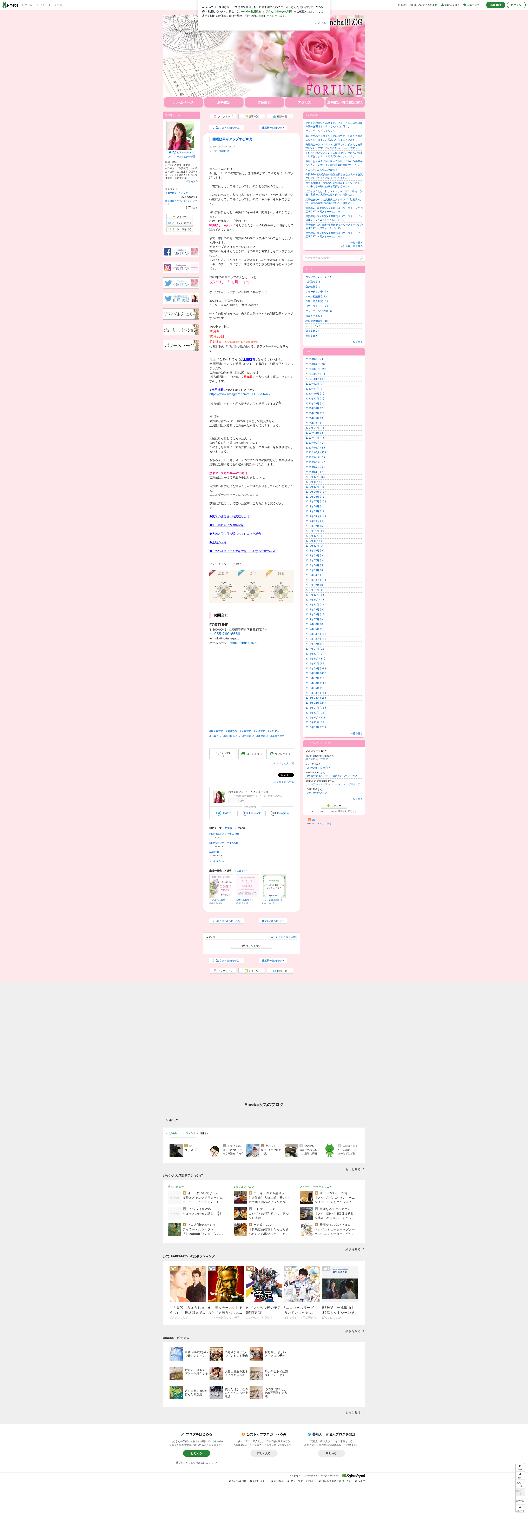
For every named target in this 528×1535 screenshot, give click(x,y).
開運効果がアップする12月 (224, 833)
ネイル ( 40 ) (312, 325)
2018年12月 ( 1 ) (314, 535)
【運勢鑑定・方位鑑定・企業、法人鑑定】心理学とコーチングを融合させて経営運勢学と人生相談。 (264, 56)
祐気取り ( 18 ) (313, 281)
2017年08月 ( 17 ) (315, 614)
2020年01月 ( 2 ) (314, 472)
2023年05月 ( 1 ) (314, 359)
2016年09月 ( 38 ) (315, 668)
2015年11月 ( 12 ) (315, 717)
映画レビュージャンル (183, 1133)
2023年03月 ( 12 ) (315, 369)
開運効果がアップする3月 (223, 843)
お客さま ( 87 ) (313, 316)
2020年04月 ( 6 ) (315, 457)
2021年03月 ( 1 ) (314, 423)
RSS (313, 820)
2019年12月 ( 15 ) (315, 476)
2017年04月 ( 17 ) (315, 634)
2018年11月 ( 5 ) (314, 540)
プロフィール (175, 156)
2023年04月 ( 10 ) (315, 364)
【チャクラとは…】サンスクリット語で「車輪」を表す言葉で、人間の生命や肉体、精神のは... (333, 193)
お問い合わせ (260, 1481)
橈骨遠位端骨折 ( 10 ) (317, 321)
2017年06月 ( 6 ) (314, 624)
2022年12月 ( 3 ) (314, 383)
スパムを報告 (239, 1481)
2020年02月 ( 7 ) (315, 467)
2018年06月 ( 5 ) (314, 565)
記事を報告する (285, 781)
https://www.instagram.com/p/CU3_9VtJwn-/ (239, 394)
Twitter (227, 813)
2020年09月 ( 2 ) (315, 442)
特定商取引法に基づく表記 (336, 1481)
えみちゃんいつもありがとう (321, 169)
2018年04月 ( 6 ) (314, 575)
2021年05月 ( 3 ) (314, 418)
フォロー (239, 800)
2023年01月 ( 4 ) (315, 378)
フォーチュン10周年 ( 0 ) (319, 311)
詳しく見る (264, 1453)
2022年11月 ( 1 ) (314, 388)
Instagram (283, 813)
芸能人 (204, 1133)
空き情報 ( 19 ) (313, 286)
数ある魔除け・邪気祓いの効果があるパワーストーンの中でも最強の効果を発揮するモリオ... (333, 184)
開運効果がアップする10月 (232, 139)
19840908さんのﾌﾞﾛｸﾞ (318, 767)
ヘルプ (361, 1481)
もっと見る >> (216, 861)
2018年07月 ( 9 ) (314, 560)
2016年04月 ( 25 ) (315, 693)
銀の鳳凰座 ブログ (316, 759)
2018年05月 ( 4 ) (314, 570)
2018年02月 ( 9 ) (314, 584)
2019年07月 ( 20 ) (315, 501)
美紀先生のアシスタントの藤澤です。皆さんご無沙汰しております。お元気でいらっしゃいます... (333, 137)
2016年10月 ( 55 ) (315, 663)
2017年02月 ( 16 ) (315, 643)
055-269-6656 (227, 634)
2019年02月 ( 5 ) (314, 525)
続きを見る (192, 181)
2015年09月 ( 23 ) (315, 727)
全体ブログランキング (176, 193)
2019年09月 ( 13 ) (315, 491)
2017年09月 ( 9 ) (314, 609)
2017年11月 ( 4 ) (314, 599)
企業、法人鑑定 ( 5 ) (316, 301)
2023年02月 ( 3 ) (315, 374)
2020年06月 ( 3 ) (315, 447)
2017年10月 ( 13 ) (315, 604)
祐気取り (224, 150)
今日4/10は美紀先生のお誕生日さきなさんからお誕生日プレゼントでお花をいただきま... (334, 176)
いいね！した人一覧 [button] (283, 763)
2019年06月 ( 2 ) (314, 506)
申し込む (331, 1453)
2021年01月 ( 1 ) (314, 427)
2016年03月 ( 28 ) (315, 697)
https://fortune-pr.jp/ (243, 642)
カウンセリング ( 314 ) (318, 276)
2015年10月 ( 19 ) (315, 722)
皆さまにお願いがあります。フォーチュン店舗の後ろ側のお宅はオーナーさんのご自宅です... (333, 124)
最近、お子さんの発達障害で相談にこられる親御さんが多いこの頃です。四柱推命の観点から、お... (333, 163)
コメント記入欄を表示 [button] (283, 936)
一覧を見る (356, 242)
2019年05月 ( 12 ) (315, 511)
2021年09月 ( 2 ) (314, 403)
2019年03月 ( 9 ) (314, 521)
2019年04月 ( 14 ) (315, 516)
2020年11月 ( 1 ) (314, 437)
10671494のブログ (316, 792)
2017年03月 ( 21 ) (315, 638)
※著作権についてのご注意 (319, 823)
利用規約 (279, 1481)
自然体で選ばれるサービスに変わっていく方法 (331, 775)
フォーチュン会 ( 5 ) (316, 291)
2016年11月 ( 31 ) (315, 658)
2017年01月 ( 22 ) (315, 648)
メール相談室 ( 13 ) (316, 296)
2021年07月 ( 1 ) (314, 413)
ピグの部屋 (189, 156)
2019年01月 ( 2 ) (314, 530)
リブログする (283, 753)
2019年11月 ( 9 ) (314, 481)
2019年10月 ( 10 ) (315, 486)
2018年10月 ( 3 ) (314, 545)
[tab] (183, 1133)
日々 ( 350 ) (312, 330)
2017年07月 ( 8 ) (314, 619)
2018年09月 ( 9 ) (314, 550)
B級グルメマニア (244, 1186)
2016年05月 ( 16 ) (315, 688)
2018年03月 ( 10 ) (315, 580)
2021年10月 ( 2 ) (314, 398)
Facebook (255, 813)
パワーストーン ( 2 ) (316, 306)
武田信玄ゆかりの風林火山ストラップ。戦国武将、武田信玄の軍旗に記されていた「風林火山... (333, 201)
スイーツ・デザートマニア (316, 1186)
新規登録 (495, 5)
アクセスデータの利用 (302, 1481)
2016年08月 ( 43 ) (315, 673)
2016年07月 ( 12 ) (315, 678)
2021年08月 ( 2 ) (314, 408)
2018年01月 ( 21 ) (315, 589)
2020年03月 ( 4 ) (315, 462)
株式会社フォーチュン (181, 152)
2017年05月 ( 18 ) (315, 629)
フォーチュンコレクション (320, 131)
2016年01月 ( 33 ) (315, 707)
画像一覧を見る (354, 246)
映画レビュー (176, 1186)
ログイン (516, 5)
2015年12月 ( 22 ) (315, 712)
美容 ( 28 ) (311, 335)
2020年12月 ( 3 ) (314, 432)
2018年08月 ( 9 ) (314, 555)
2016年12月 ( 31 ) (315, 653)
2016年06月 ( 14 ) (315, 683)
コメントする (253, 946)
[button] (520, 1508)
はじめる (196, 1453)
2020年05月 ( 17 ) (315, 452)
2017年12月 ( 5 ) (314, 594)
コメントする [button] (254, 753)
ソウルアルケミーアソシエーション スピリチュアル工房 (334, 784)
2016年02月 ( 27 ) (315, 702)
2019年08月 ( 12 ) (315, 496)
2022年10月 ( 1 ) (314, 393)
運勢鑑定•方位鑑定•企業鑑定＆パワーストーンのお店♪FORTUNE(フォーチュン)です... (334, 209)
